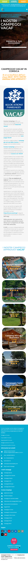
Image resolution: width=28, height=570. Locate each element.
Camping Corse (20, 555)
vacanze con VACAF (17, 153)
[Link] (22, 531)
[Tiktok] (12, 531)
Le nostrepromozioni (14, 1)
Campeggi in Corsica (6, 555)
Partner (3, 556)
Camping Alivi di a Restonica (14, 337)
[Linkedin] (5, 531)
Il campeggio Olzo (14, 407)
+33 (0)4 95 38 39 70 (15, 4)
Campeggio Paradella (14, 359)
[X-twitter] (2, 534)
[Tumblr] (2, 531)
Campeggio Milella (14, 312)
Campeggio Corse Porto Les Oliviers (14, 384)
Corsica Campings (9, 147)
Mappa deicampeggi (4, 1)
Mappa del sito (8, 556)
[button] (27, 9)
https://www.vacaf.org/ (10, 213)
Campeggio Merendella (14, 265)
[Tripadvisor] (19, 531)
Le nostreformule (23, 1)
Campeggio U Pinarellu (14, 288)
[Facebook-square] (15, 531)
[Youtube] (5, 534)
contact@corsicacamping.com (17, 5)
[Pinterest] (9, 531)
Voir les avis (14, 549)
